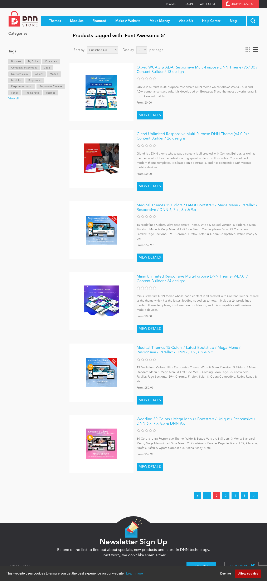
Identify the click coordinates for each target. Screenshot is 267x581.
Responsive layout (21, 86)
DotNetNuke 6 (19, 74)
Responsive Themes (50, 86)
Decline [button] (225, 573)
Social (14, 93)
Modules (16, 80)
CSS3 (47, 68)
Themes (50, 93)
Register (171, 4)
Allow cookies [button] (248, 573)
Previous (197, 495)
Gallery (39, 74)
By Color (33, 61)
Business (16, 61)
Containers (51, 61)
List (255, 49)
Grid (247, 49)
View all (13, 98)
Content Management (24, 68)
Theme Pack (32, 93)
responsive (34, 80)
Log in (188, 4)
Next (254, 495)
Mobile (54, 74)
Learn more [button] (134, 573)
